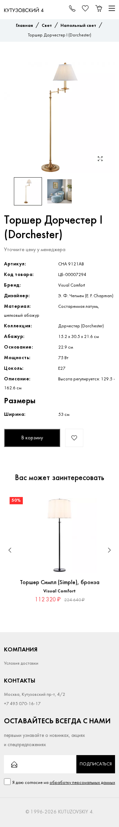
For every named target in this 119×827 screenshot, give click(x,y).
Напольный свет (78, 26)
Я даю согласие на (63, 783)
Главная (24, 26)
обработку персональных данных (82, 783)
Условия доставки (21, 663)
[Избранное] (103, 503)
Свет (47, 26)
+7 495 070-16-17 (22, 704)
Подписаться (96, 764)
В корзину (32, 438)
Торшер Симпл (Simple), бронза (59, 582)
